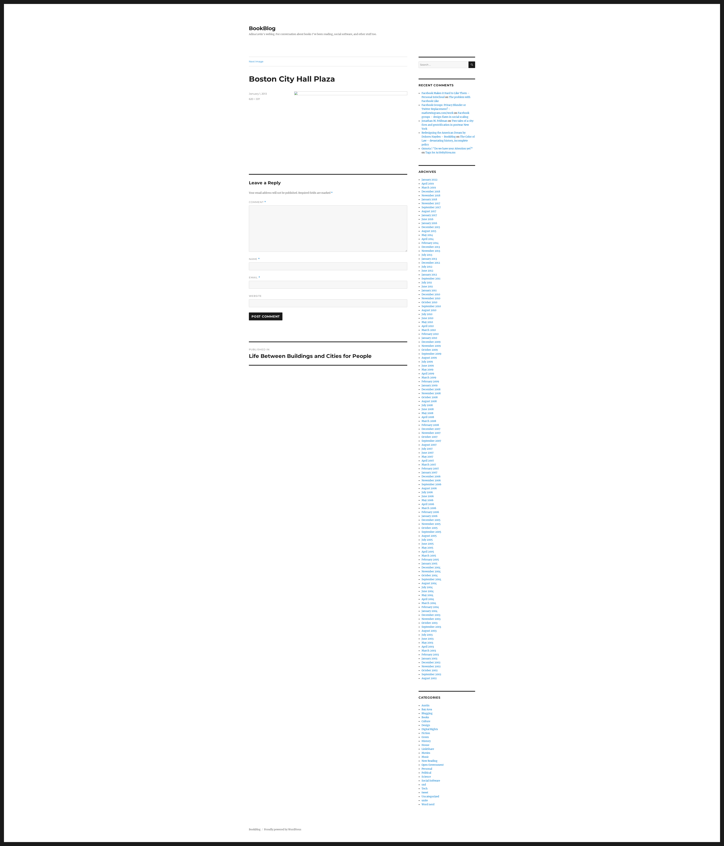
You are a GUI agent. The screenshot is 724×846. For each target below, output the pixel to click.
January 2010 (429, 338)
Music (425, 757)
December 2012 (431, 262)
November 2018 (431, 195)
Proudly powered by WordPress (282, 829)
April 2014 (428, 239)
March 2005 (429, 555)
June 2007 (428, 452)
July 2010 (427, 314)
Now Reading (429, 761)
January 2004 (429, 611)
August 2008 (429, 401)
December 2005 (431, 520)
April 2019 (428, 183)
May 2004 (427, 595)
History (426, 741)
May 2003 (427, 642)
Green (425, 737)
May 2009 (427, 369)
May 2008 (427, 413)
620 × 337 (254, 98)
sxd (424, 784)
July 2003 (427, 634)
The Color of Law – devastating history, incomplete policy (448, 140)
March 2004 (429, 603)
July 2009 (427, 361)
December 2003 (431, 615)
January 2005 (429, 563)
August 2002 (429, 678)
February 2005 (430, 559)
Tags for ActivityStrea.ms (440, 152)
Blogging (427, 713)
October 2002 (430, 670)
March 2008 (429, 421)
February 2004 (430, 607)
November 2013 (431, 251)
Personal (427, 768)
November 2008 (431, 393)
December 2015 (431, 227)
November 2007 (431, 433)
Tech (425, 788)
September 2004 (431, 579)
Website (255, 295)
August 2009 (429, 357)
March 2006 (429, 508)
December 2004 (431, 567)
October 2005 (430, 528)
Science (426, 776)
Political (426, 772)
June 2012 (427, 270)
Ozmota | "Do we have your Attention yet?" (447, 148)
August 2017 (429, 211)
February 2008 (430, 425)
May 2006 (427, 500)
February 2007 (430, 468)
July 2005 (427, 539)
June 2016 (427, 219)
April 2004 (428, 599)
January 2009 (430, 385)
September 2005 (431, 532)
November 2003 (431, 619)
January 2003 (429, 658)
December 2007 (431, 429)
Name (254, 259)
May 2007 (427, 456)
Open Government (433, 764)
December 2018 (431, 191)
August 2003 (429, 630)
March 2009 (429, 377)
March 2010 (429, 330)
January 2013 (429, 258)
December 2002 (431, 662)
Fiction (426, 733)
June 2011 (427, 286)
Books (425, 717)
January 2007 (429, 472)
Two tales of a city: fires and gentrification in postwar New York (448, 124)
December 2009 (431, 342)
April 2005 (428, 551)
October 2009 (430, 349)
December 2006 (431, 476)
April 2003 (428, 646)
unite (425, 800)
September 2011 (431, 278)
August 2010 (429, 310)
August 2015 (429, 231)
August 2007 (429, 444)
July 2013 (427, 254)
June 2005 (428, 543)
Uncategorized (430, 796)
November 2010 (431, 298)
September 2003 (431, 627)
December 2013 (431, 247)
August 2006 (429, 488)
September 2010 (431, 306)
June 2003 (427, 638)
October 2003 (429, 623)
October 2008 (430, 397)
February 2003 (430, 654)
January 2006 (430, 516)
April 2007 (428, 460)
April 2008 (428, 417)
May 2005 (427, 547)
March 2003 (429, 650)
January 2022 (429, 179)
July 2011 (427, 282)
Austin (425, 705)
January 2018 (429, 199)
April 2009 (428, 373)
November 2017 (431, 203)
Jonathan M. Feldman (434, 120)
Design (426, 725)
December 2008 (431, 389)
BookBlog (262, 28)
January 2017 (429, 215)
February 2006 (430, 512)
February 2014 (430, 243)
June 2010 (427, 318)
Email (254, 277)
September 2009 (431, 353)
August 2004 (429, 583)
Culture (426, 721)
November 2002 (431, 666)
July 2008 (427, 405)
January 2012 (429, 274)
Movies (426, 753)
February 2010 (430, 334)
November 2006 (431, 480)
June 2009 (428, 365)
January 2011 (429, 290)
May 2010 (427, 322)
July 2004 (427, 587)
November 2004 (431, 571)
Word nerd (428, 804)
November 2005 (431, 524)
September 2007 (431, 441)
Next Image (256, 61)
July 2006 (427, 492)
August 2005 (429, 535)
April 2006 (428, 504)
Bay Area (427, 709)
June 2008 (428, 409)
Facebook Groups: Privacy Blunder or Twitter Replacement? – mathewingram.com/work (444, 109)
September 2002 (431, 674)
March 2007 (429, 464)
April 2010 (428, 326)
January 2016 (429, 223)
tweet (425, 792)
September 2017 (431, 207)
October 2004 (430, 575)
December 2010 (431, 294)
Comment (257, 202)
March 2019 (429, 187)
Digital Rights (430, 729)
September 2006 (431, 484)
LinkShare (428, 749)
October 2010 (429, 302)
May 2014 (427, 235)
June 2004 (428, 591)
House (425, 745)
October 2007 (430, 437)
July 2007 (427, 448)
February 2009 (430, 381)
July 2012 (427, 266)
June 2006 (428, 496)
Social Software (431, 780)
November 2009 (431, 346)
